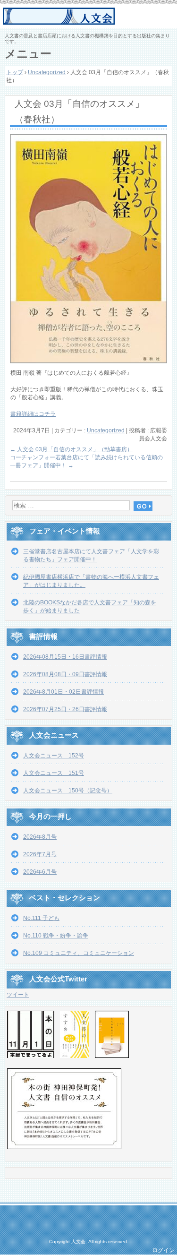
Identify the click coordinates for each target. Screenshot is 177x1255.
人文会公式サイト (89, 16)
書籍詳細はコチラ (33, 414)
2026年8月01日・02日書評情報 (63, 691)
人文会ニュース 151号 (53, 773)
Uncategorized (106, 430)
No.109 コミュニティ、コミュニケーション (78, 953)
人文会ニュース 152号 (53, 755)
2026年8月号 (40, 837)
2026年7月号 (40, 854)
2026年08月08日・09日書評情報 (65, 674)
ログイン (163, 1250)
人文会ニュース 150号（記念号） (67, 790)
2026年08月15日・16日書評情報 (65, 656)
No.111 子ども (41, 918)
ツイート (18, 994)
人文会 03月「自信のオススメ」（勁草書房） (71, 449)
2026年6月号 (40, 871)
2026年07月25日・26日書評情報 (65, 709)
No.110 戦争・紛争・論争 (55, 935)
